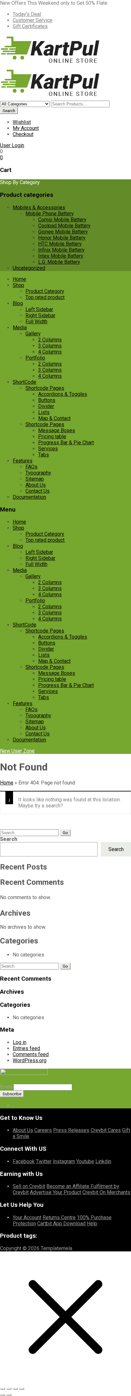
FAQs (31, 467)
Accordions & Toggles (62, 394)
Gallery (33, 334)
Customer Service (32, 20)
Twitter (44, 1161)
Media (20, 328)
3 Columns (50, 346)
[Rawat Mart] (50, 64)
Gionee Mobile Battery (63, 232)
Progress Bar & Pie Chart (66, 443)
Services (48, 449)
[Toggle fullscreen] (8, 1389)
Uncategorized (29, 268)
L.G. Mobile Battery (59, 262)
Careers (43, 1130)
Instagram (64, 1161)
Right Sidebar (40, 315)
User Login (12, 145)
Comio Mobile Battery (62, 220)
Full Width (36, 322)
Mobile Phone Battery (49, 214)
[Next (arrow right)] (8, 1395)
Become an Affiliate (68, 1186)
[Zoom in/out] (2, 1389)
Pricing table (52, 436)
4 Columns (50, 352)
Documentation (29, 497)
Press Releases (71, 1130)
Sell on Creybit (29, 1186)
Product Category (44, 291)
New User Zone (17, 751)
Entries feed (26, 1048)
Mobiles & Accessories (39, 207)
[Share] (15, 1389)
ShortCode (24, 382)
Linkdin (103, 1161)
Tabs (43, 455)
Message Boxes (56, 430)
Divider (46, 406)
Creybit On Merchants (106, 1192)
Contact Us (37, 491)
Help (92, 1224)
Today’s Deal (27, 14)
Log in (19, 1042)
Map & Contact (54, 418)
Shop (18, 285)
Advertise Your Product (55, 1192)
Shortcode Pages (44, 388)
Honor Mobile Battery (62, 238)
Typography (38, 473)
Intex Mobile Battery (60, 256)
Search (8, 839)
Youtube (85, 1161)
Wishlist (22, 122)
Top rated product (45, 297)
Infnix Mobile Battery (61, 250)
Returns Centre (59, 1217)
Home (19, 279)
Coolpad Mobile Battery (64, 226)
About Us (35, 485)
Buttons (46, 400)
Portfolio (35, 358)
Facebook (24, 1161)
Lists (44, 412)
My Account (26, 128)
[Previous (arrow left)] (2, 1395)
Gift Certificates (30, 26)
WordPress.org (29, 1060)
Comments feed (31, 1054)
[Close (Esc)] (21, 1389)
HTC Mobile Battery (60, 244)
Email (6, 1087)
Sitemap (34, 479)
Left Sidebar (39, 309)
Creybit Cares (106, 1130)
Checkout (23, 134)
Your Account (27, 1217)
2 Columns (50, 340)
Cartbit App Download (61, 1224)
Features (22, 461)
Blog (18, 303)
